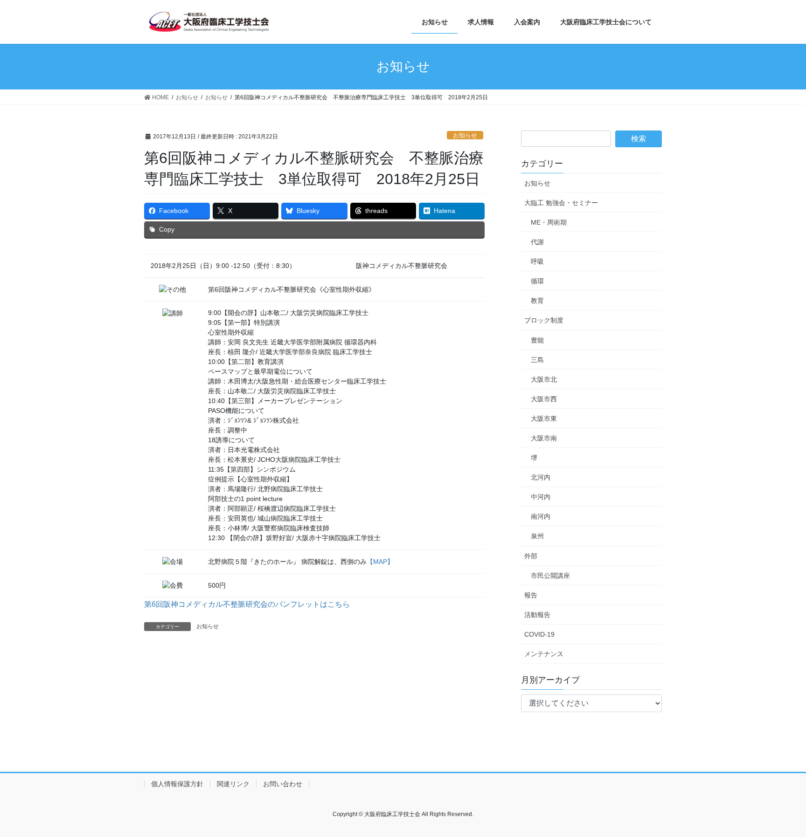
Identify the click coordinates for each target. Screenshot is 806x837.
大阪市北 (544, 379)
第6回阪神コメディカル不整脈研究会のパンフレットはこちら (247, 604)
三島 (537, 360)
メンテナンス (543, 654)
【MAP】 (380, 561)
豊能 (537, 340)
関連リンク (233, 784)
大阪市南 (544, 438)
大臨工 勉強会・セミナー (561, 202)
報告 (530, 595)
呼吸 (537, 261)
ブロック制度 (543, 320)
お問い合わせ (282, 784)
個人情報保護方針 (177, 784)
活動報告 (537, 614)
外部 (530, 556)
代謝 (537, 242)
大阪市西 (544, 399)
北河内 (540, 477)
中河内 (540, 497)
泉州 (537, 536)
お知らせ (465, 135)
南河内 (540, 516)
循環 (537, 281)
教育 (537, 300)
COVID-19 (539, 634)
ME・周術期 (549, 222)
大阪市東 (544, 418)
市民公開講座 (550, 575)
